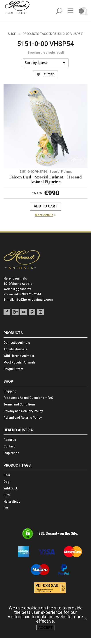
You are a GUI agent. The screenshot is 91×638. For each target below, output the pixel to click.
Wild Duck (11, 488)
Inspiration (11, 453)
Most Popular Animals (20, 362)
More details (44, 215)
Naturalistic (12, 501)
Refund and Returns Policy (23, 417)
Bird (7, 495)
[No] (85, 618)
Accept (45, 627)
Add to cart (45, 206)
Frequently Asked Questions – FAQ (28, 398)
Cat (6, 508)
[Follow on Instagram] (40, 312)
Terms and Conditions (20, 404)
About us (10, 440)
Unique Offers (14, 369)
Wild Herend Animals (19, 356)
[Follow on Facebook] (7, 312)
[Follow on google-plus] (15, 312)
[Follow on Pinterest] (32, 312)
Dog (6, 481)
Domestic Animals (17, 342)
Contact (9, 446)
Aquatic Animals (15, 349)
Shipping (10, 391)
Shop (12, 34)
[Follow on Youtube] (23, 312)
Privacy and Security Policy (23, 411)
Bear (7, 475)
